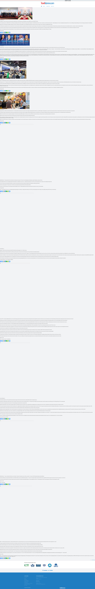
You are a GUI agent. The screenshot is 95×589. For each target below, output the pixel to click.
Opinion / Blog (25, 585)
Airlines (25, 578)
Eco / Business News (26, 580)
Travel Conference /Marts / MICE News (28, 583)
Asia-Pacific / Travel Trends (27, 584)
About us (52, 6)
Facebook (45, 570)
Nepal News (25, 579)
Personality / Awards (26, 581)
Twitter (51, 570)
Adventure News (26, 582)
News (44, 6)
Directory (48, 6)
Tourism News (25, 577)
